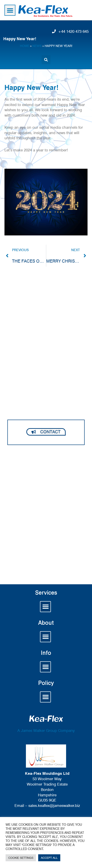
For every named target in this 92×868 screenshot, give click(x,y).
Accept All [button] (49, 857)
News (37, 46)
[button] (9, 10)
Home (24, 46)
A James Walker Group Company (46, 730)
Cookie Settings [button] (20, 857)
